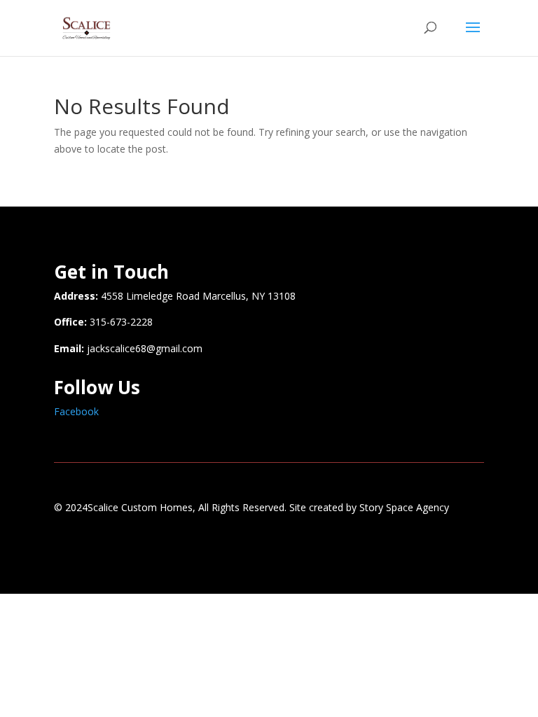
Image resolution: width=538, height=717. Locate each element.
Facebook (76, 411)
